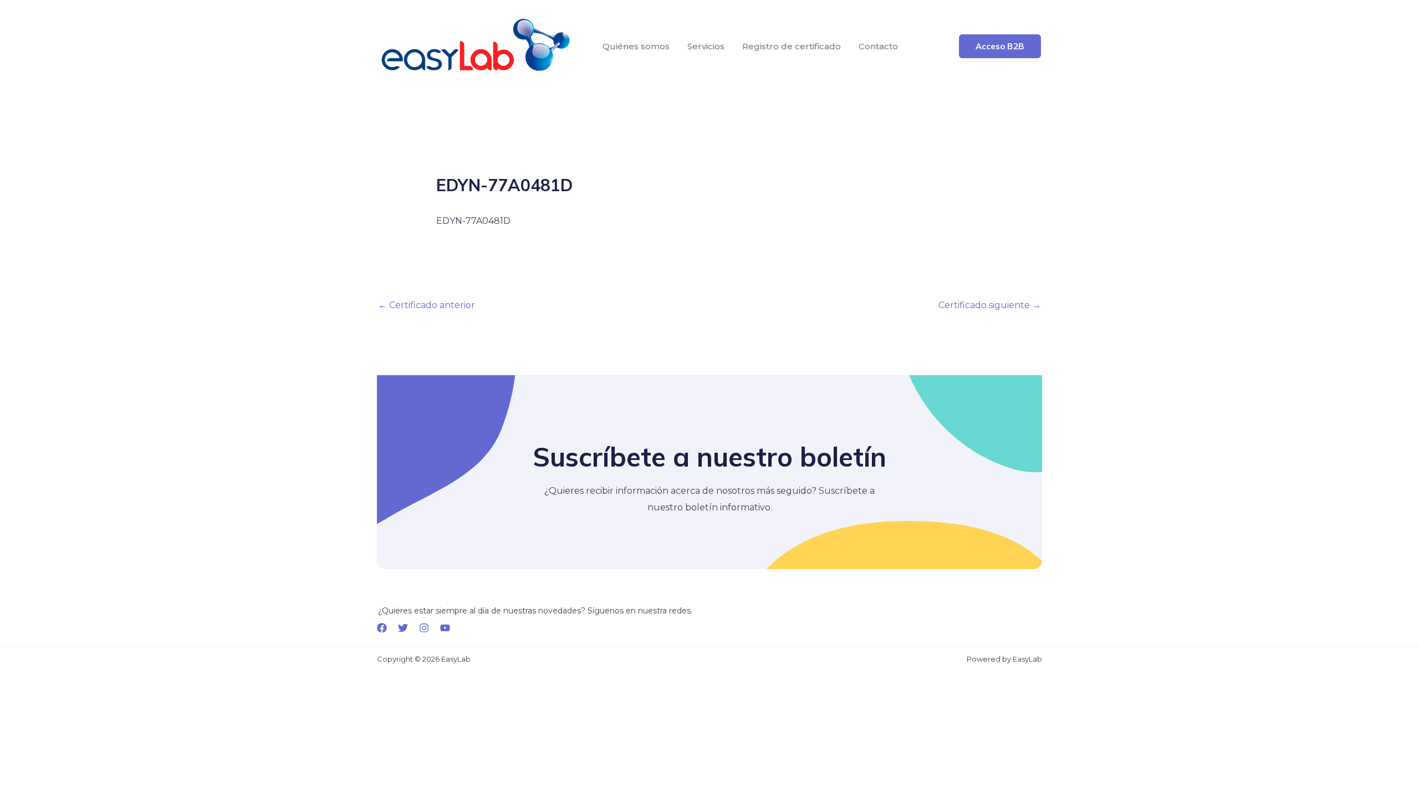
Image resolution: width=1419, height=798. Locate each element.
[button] (1000, 46)
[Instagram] (424, 628)
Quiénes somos (636, 46)
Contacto (878, 46)
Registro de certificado (791, 46)
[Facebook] (382, 628)
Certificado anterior (426, 305)
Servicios (705, 46)
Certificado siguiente (989, 305)
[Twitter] (403, 628)
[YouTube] (445, 628)
